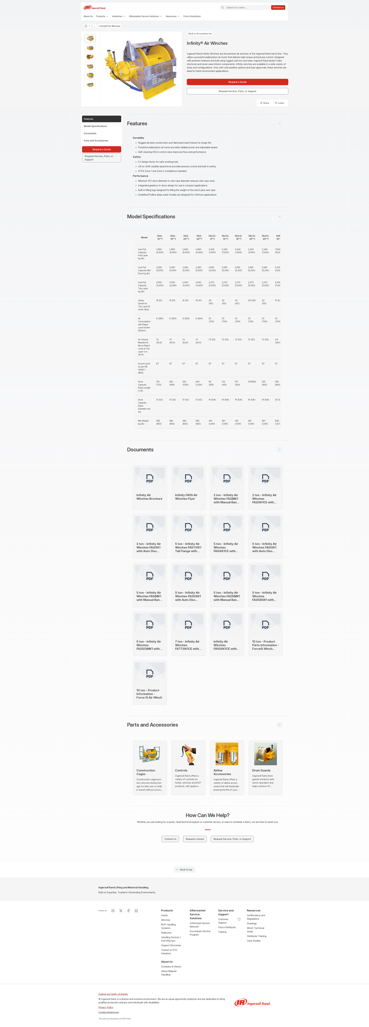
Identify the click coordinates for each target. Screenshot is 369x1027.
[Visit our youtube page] (113, 910)
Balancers (166, 932)
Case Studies (254, 940)
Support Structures (171, 945)
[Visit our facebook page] (128, 910)
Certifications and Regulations (256, 917)
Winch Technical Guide (255, 930)
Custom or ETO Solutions (169, 951)
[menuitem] (88, 16)
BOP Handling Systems (168, 926)
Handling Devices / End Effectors (171, 939)
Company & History (171, 966)
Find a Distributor (227, 927)
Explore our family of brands (113, 994)
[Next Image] (176, 69)
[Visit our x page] (121, 910)
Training (222, 931)
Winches (165, 919)
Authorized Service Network (200, 925)
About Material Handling (168, 973)
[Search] (222, 7)
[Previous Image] (106, 69)
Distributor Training (256, 936)
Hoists (164, 915)
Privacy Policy (105, 1007)
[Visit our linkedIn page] (136, 910)
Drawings (252, 923)
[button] (207, 123)
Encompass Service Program (200, 933)
